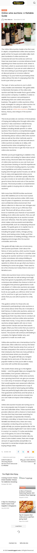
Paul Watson (9, 19)
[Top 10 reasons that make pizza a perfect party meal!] (27, 507)
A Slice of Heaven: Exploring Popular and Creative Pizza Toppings (27, 493)
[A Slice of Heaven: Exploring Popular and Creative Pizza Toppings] (27, 483)
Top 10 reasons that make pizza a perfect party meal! (26, 517)
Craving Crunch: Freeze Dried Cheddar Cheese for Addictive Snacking (9, 480)
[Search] (34, 3)
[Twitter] (23, 452)
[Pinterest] (28, 452)
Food (4, 10)
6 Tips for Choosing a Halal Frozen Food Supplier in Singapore (8, 504)
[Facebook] (18, 452)
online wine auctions (20, 109)
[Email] (33, 452)
